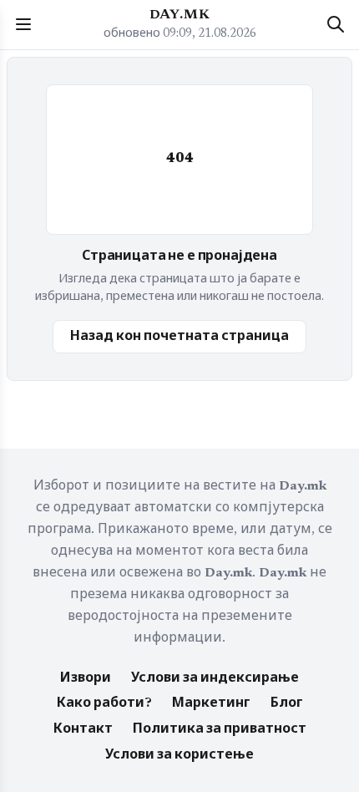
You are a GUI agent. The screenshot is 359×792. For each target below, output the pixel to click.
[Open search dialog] (335, 24)
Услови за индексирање (215, 678)
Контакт (83, 729)
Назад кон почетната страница (179, 336)
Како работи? (104, 703)
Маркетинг (211, 703)
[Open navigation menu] (23, 24)
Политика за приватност (219, 729)
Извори (85, 678)
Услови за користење (179, 755)
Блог (287, 703)
